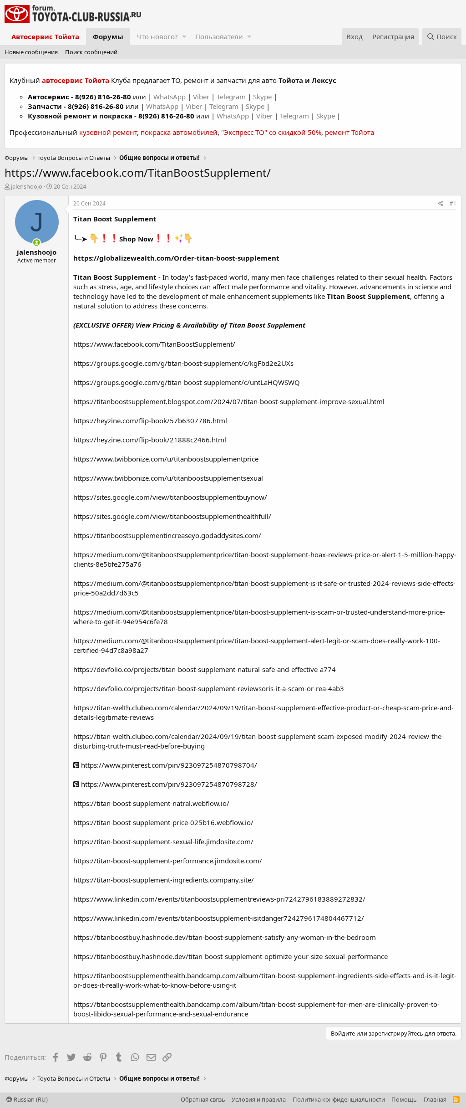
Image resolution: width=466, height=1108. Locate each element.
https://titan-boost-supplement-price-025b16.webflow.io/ (163, 822)
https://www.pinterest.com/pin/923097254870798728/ (168, 784)
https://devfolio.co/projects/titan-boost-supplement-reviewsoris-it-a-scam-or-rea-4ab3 (208, 688)
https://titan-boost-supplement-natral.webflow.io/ (151, 803)
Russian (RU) (30, 1099)
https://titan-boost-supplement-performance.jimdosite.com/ (167, 860)
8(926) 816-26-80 (103, 96)
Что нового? (157, 36)
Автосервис (48, 96)
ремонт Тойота (349, 132)
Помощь (404, 1099)
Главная (435, 1099)
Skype (263, 96)
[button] (184, 36)
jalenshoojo (26, 186)
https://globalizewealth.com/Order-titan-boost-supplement (176, 257)
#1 (453, 203)
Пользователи (219, 36)
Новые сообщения (31, 52)
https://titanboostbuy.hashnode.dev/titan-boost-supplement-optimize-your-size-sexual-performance (230, 956)
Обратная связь (203, 1099)
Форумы (108, 36)
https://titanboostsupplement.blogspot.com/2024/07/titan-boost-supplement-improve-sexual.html (229, 401)
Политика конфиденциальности (339, 1099)
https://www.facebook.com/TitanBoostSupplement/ (154, 344)
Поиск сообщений (91, 52)
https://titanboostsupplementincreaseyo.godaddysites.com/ (167, 535)
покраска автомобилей (179, 132)
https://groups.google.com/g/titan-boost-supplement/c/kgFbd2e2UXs (183, 363)
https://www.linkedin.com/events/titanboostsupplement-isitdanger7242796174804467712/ (218, 918)
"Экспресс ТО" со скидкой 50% (271, 132)
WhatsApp (170, 96)
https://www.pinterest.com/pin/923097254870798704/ (168, 764)
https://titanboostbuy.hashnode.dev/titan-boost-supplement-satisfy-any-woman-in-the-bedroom (224, 937)
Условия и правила (259, 1099)
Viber (201, 96)
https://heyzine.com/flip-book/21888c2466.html (149, 439)
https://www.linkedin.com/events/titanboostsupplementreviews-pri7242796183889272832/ (219, 898)
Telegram (232, 96)
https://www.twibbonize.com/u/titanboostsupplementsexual (168, 477)
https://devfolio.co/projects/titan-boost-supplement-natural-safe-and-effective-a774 (204, 669)
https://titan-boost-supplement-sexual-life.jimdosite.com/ (163, 841)
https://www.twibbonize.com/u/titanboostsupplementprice (165, 458)
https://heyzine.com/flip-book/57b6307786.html (150, 420)
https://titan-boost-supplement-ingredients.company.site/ (163, 879)
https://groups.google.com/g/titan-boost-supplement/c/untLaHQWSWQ (186, 382)
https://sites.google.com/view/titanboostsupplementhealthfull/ (172, 516)
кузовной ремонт (108, 132)
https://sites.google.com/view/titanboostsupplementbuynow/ (170, 497)
